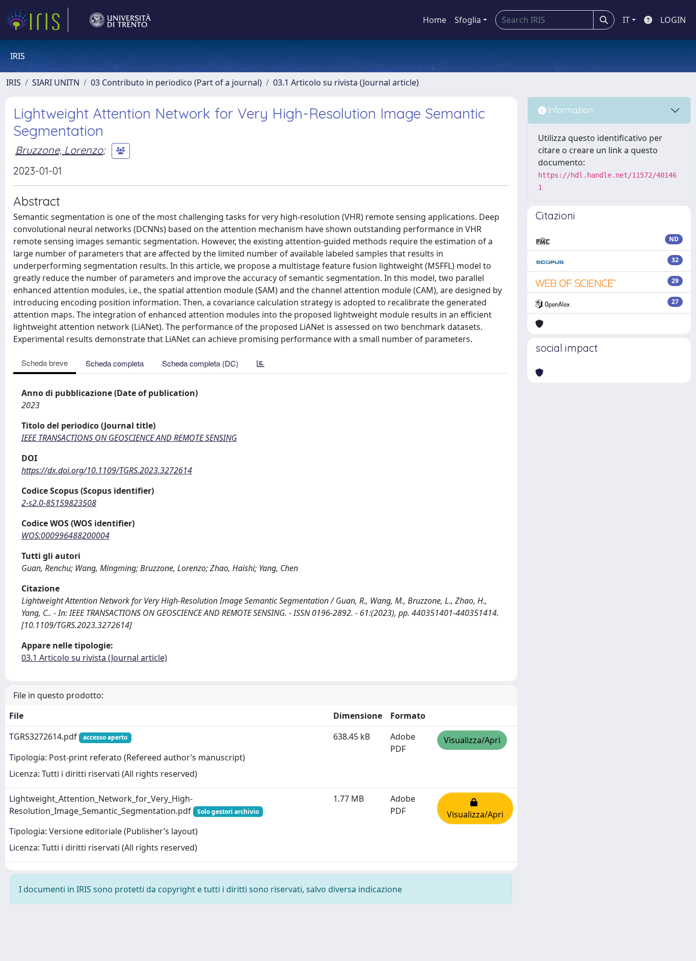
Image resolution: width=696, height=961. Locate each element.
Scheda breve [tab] (44, 362)
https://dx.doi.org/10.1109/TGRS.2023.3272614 (106, 470)
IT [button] (626, 19)
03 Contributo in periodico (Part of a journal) (176, 82)
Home (434, 19)
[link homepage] (37, 20)
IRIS (13, 82)
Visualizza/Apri (472, 740)
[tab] (260, 363)
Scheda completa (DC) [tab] (200, 363)
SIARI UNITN (55, 82)
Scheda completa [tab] (115, 363)
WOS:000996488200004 (65, 535)
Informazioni (570, 110)
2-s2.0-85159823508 (58, 502)
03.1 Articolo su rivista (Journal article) (346, 82)
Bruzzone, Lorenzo (59, 150)
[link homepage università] (120, 20)
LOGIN (673, 19)
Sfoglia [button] (467, 19)
